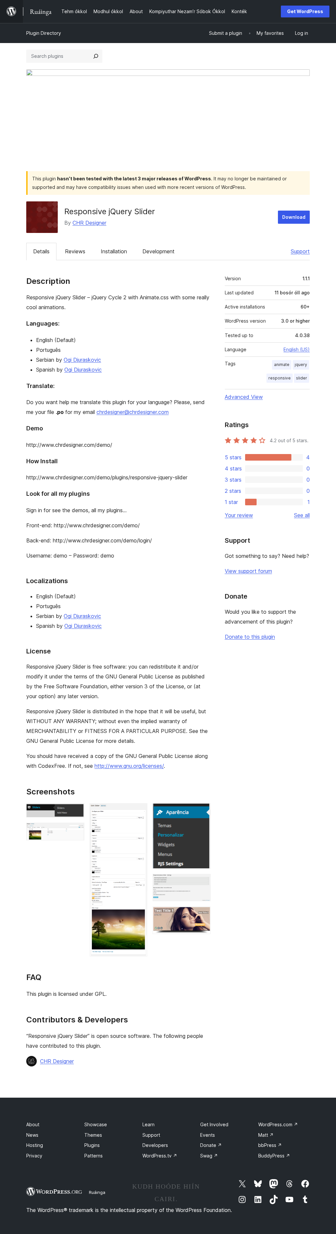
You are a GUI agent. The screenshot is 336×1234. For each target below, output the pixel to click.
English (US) (297, 349)
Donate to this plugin (250, 636)
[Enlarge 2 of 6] (75, 831)
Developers (155, 1145)
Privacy (34, 1155)
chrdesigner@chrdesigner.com (132, 412)
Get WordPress (305, 11)
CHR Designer (89, 222)
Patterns (93, 1155)
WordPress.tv (159, 1155)
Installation (114, 251)
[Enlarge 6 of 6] (202, 915)
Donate (211, 1145)
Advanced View (244, 397)
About (32, 1124)
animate (281, 364)
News (32, 1135)
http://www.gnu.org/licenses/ (129, 766)
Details (41, 251)
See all (302, 515)
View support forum (248, 571)
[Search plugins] (95, 56)
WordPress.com (278, 1124)
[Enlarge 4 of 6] (202, 812)
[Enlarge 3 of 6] (138, 812)
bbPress (270, 1145)
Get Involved (214, 1124)
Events (207, 1135)
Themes (93, 1135)
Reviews (75, 251)
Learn (148, 1124)
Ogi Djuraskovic (82, 359)
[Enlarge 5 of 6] (202, 883)
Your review (239, 515)
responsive (279, 378)
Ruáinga (97, 1192)
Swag (209, 1155)
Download (293, 217)
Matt (266, 1135)
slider (301, 378)
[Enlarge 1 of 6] (75, 812)
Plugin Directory (43, 33)
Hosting (34, 1145)
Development (158, 251)
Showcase (95, 1124)
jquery (301, 364)
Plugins (92, 1145)
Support (300, 251)
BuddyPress (274, 1155)
